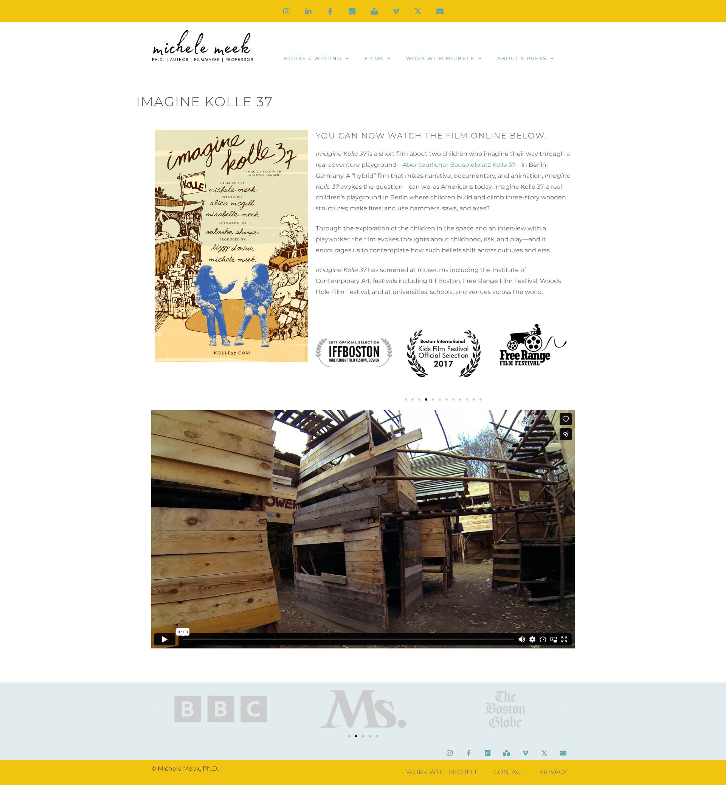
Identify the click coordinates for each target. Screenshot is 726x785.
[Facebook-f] (330, 11)
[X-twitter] (418, 11)
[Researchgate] (352, 11)
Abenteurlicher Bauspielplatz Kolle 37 (459, 164)
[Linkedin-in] (308, 11)
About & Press (522, 58)
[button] (406, 399)
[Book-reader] (374, 11)
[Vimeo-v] (396, 11)
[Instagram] (286, 11)
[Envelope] (440, 11)
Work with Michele (440, 58)
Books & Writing (313, 58)
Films (374, 58)
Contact (509, 772)
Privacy (553, 772)
